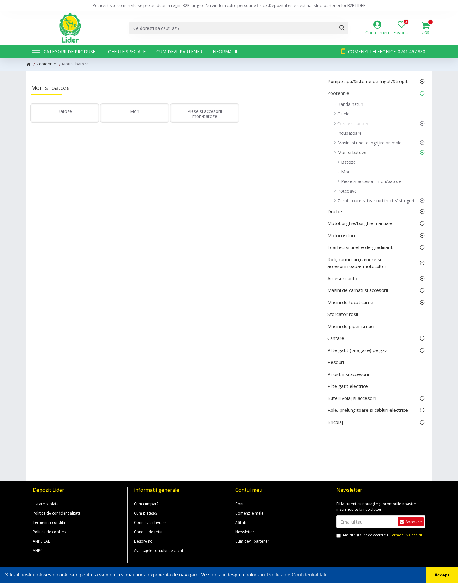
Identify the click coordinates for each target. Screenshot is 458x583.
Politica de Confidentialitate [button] (297, 574)
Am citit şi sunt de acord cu (382, 535)
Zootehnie (46, 64)
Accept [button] (441, 574)
